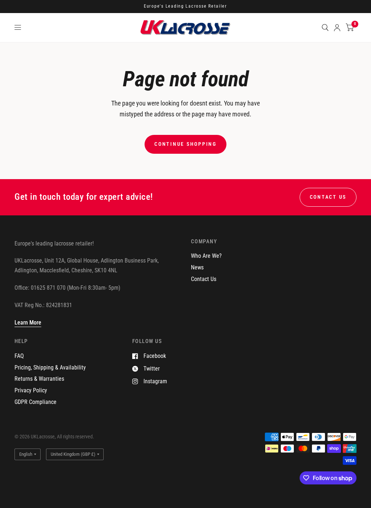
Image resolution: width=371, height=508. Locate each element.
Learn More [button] (27, 322)
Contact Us (203, 279)
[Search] (325, 27)
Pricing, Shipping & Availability (50, 367)
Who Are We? (206, 255)
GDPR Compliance (35, 401)
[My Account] (337, 27)
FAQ (19, 355)
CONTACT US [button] (328, 197)
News (197, 267)
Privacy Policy (30, 390)
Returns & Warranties (39, 378)
